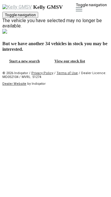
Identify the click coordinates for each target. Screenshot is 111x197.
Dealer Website (14, 84)
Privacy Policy (42, 73)
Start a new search (24, 61)
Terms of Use (67, 73)
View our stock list (69, 61)
